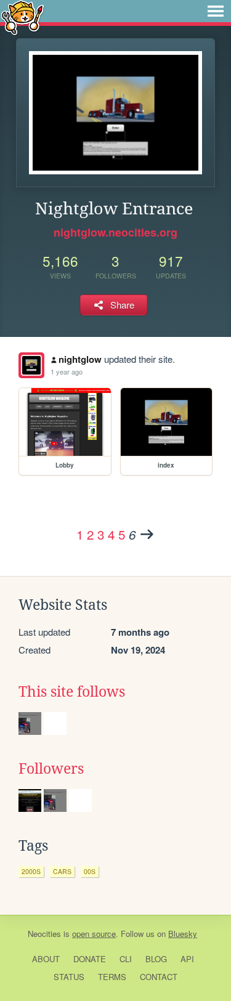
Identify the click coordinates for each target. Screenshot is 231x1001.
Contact (158, 977)
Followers (51, 769)
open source (94, 933)
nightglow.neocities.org (115, 232)
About (46, 959)
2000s (31, 871)
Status (69, 977)
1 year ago (67, 371)
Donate (89, 959)
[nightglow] (31, 365)
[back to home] (22, 16)
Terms (112, 977)
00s (89, 871)
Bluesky (182, 933)
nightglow (80, 359)
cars (62, 871)
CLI (126, 959)
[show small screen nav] (215, 11)
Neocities (44, 933)
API (187, 959)
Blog (156, 959)
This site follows (71, 692)
